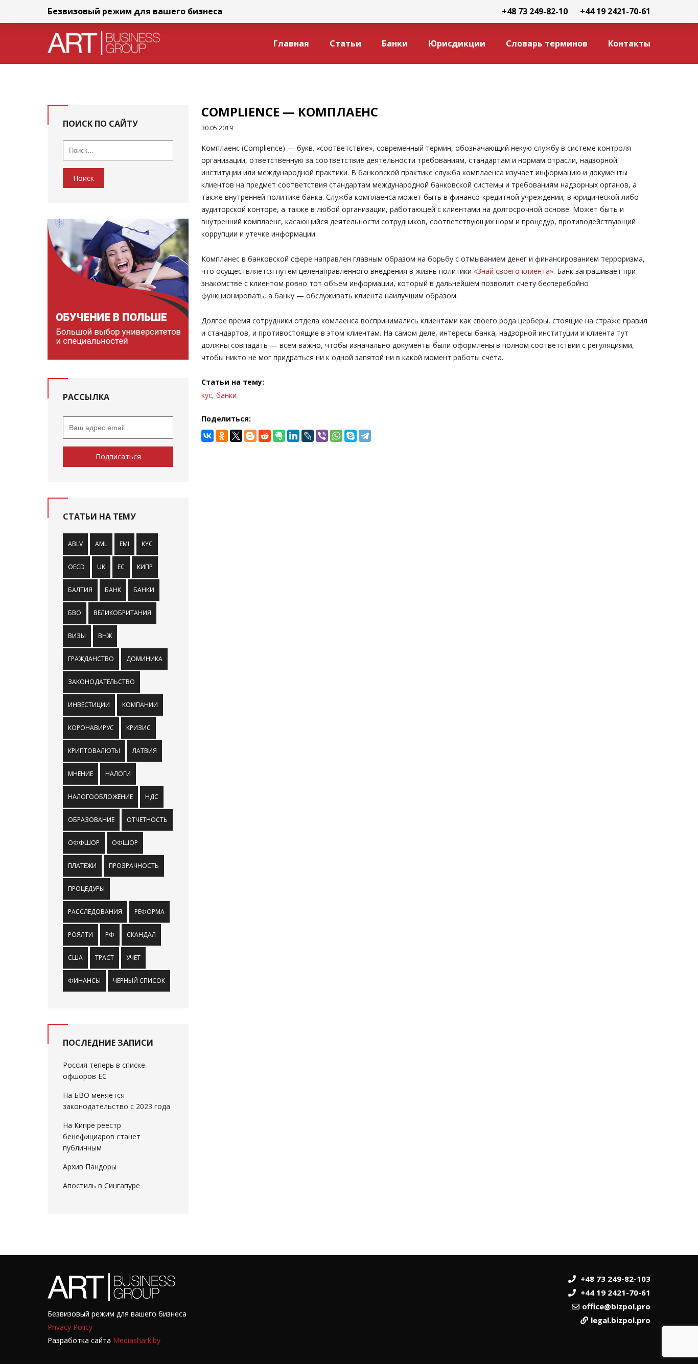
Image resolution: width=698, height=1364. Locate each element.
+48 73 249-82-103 (615, 1279)
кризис (138, 727)
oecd (76, 566)
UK (101, 566)
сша (75, 957)
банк (113, 589)
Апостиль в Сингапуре (101, 1185)
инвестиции (89, 704)
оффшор (84, 842)
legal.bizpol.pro (620, 1320)
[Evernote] (279, 436)
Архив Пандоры (90, 1166)
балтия (80, 589)
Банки (395, 43)
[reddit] (265, 436)
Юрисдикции (456, 43)
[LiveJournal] (307, 436)
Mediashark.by (136, 1340)
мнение (80, 773)
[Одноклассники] (222, 436)
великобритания (122, 612)
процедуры (86, 888)
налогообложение (100, 796)
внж (105, 635)
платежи (82, 865)
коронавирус (91, 727)
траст (104, 957)
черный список (139, 980)
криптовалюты (94, 750)
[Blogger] (250, 436)
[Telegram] (365, 436)
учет (133, 957)
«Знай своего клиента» (513, 271)
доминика (144, 658)
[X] (236, 436)
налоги (118, 773)
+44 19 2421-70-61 (615, 11)
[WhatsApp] (336, 436)
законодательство (101, 681)
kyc (147, 543)
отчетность (147, 819)
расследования (95, 911)
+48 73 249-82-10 (535, 11)
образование (91, 819)
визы (77, 635)
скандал (141, 934)
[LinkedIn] (293, 436)
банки (143, 589)
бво (74, 612)
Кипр (145, 566)
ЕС (121, 566)
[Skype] (350, 436)
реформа (149, 911)
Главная (291, 43)
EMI (124, 543)
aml (101, 543)
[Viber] (322, 436)
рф (109, 934)
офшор (125, 842)
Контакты (629, 43)
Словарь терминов (547, 43)
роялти (80, 934)
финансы (84, 980)
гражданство (91, 658)
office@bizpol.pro (616, 1306)
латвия (144, 750)
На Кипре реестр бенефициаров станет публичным (102, 1136)
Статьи (345, 43)
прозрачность (134, 865)
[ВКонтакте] (207, 436)
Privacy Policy (70, 1327)
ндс (151, 796)
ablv (75, 543)
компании (140, 704)
